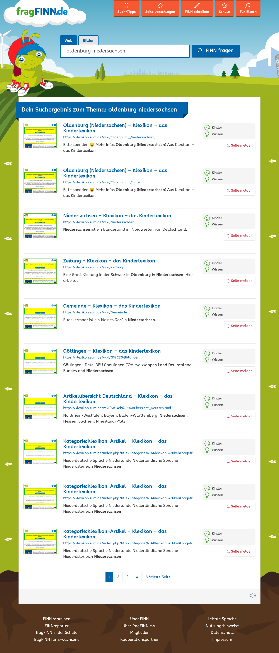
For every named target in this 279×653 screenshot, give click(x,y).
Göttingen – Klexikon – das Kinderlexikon (112, 351)
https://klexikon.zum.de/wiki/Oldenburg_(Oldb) (101, 182)
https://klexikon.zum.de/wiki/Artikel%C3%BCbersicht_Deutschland (117, 408)
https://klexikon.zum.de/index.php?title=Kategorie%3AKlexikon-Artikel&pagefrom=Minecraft (129, 543)
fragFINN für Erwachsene (57, 640)
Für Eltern (248, 12)
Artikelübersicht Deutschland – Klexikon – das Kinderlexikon (117, 399)
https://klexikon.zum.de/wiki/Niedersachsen (98, 222)
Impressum (222, 640)
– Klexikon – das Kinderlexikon (117, 216)
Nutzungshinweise (222, 626)
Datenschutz (222, 633)
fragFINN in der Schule (56, 633)
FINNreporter (57, 626)
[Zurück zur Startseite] (53, 17)
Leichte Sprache (222, 619)
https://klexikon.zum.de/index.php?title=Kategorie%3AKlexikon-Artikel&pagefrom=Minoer (129, 498)
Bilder (88, 41)
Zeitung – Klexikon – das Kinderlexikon (109, 261)
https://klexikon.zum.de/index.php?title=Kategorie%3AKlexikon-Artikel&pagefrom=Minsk (129, 453)
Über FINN (139, 619)
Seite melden (241, 145)
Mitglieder (139, 633)
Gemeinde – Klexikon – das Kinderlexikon (112, 306)
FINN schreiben (56, 619)
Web (69, 41)
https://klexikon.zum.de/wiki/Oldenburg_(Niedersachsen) (109, 137)
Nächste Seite (158, 577)
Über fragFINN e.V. (139, 626)
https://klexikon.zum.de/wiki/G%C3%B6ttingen (101, 357)
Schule (224, 12)
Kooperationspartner (139, 640)
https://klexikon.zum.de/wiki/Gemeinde (95, 312)
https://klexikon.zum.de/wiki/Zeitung (93, 267)
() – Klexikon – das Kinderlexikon (115, 128)
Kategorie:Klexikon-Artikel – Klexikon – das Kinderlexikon (115, 444)
